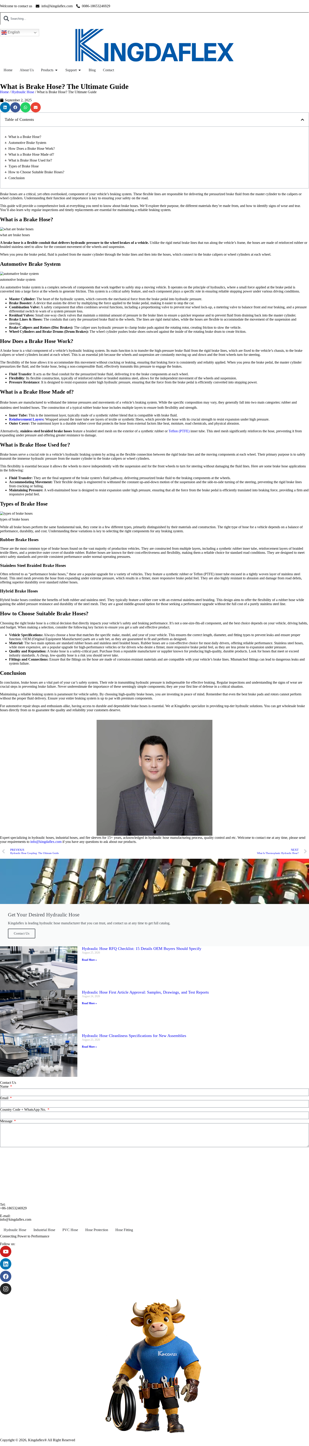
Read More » (89, 959)
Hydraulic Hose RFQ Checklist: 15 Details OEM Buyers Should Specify (141, 948)
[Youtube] (5, 1251)
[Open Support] (79, 70)
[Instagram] (5, 1288)
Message (6, 1121)
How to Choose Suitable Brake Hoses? (36, 172)
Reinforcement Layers (26, 419)
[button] (5, 107)
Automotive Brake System (27, 143)
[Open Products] (56, 70)
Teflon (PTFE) (179, 431)
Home (4, 92)
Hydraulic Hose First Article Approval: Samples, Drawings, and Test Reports (145, 992)
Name (5, 1086)
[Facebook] (5, 1276)
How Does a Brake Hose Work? (31, 148)
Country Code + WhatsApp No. (23, 1109)
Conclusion (16, 178)
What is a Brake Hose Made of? (31, 154)
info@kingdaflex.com (46, 842)
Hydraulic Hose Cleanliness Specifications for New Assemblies (134, 1035)
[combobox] (154, 18)
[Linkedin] (5, 1264)
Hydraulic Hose (23, 92)
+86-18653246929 (13, 1208)
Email (4, 1098)
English (13, 32)
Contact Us (21, 933)
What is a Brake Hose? (24, 137)
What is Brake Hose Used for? (30, 160)
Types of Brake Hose (23, 166)
